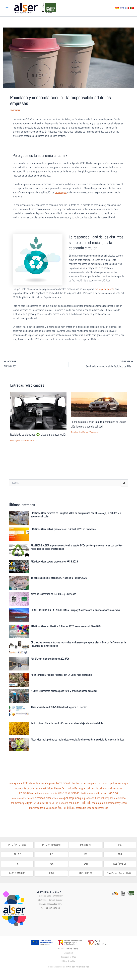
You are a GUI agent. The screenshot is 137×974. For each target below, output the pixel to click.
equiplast (41, 788)
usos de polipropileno (97, 808)
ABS (120, 854)
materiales (44, 793)
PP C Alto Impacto (51, 844)
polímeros (16, 803)
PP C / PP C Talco (17, 844)
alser (41, 783)
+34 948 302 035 (52, 908)
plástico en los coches (23, 798)
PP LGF (17, 854)
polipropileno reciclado (113, 798)
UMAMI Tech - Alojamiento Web (77, 966)
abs (11, 783)
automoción (60, 783)
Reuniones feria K (38, 808)
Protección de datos (68, 957)
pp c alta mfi (62, 803)
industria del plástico (100, 788)
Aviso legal (68, 953)
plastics (84, 793)
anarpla (48, 783)
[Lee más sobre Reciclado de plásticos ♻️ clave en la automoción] (38, 410)
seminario (52, 808)
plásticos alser (43, 798)
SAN (86, 863)
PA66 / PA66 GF (17, 873)
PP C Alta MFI (86, 844)
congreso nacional (97, 783)
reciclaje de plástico (103, 803)
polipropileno (72, 798)
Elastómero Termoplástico (120, 873)
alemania (33, 783)
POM (51, 873)
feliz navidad (68, 788)
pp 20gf (26, 803)
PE (51, 854)
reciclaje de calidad (104, 289)
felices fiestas (54, 788)
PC (17, 863)
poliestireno (58, 798)
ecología (123, 783)
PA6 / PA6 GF (120, 863)
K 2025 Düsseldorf (28, 793)
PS (85, 854)
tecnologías (60, 192)
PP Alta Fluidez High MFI (42, 803)
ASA (51, 863)
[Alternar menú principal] (7, 8)
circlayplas (73, 783)
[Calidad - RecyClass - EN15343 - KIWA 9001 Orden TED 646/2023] (123, 893)
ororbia (53, 793)
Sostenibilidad (66, 808)
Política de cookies (68, 961)
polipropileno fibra (90, 798)
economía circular (25, 788)
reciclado (74, 803)
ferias (78, 788)
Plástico (112, 793)
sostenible (81, 808)
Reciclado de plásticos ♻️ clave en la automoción (38, 434)
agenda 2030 (21, 783)
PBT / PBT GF (85, 873)
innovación (116, 788)
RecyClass (121, 803)
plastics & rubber (97, 793)
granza (85, 788)
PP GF (120, 844)
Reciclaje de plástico (19, 440)
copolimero (113, 783)
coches (83, 783)
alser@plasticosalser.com (50, 904)
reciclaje (86, 803)
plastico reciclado (68, 793)
